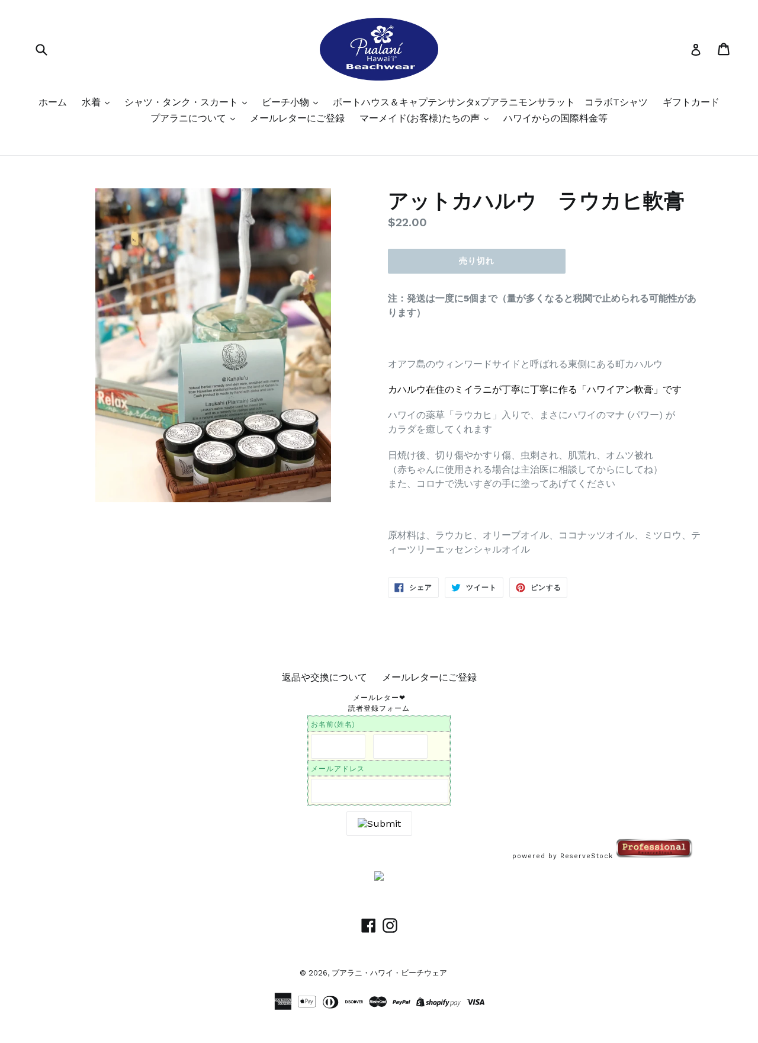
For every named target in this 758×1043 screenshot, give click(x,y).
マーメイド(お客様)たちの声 (421, 118)
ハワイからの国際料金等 (555, 118)
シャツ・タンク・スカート (182, 102)
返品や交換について (324, 677)
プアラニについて (189, 118)
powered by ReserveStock (564, 856)
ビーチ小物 (287, 102)
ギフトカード (691, 102)
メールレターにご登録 (297, 118)
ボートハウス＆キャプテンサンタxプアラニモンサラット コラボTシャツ (490, 102)
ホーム (52, 102)
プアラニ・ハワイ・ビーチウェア (389, 972)
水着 (93, 102)
